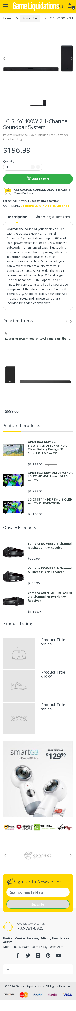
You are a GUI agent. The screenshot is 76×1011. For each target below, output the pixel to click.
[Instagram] (38, 956)
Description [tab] (16, 216)
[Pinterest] (48, 956)
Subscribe (38, 904)
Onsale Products (19, 527)
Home (7, 18)
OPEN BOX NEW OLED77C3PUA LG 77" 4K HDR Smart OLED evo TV (50, 476)
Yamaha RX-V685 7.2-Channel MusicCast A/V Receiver (50, 545)
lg (6, 333)
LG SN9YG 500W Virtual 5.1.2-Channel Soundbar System (38, 338)
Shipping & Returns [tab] (52, 216)
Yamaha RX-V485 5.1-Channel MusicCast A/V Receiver (50, 570)
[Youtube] (58, 956)
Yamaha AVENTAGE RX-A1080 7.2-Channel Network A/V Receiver (50, 596)
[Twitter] (27, 956)
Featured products (21, 425)
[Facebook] (17, 956)
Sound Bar (30, 18)
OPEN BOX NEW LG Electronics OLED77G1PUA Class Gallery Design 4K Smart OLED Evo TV (47, 447)
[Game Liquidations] (36, 6)
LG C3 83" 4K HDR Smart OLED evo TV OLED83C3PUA (50, 501)
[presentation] (66, 321)
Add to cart (40, 179)
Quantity (8, 161)
